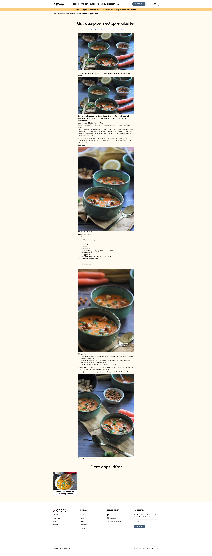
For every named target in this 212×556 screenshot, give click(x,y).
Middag (113, 29)
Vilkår (54, 521)
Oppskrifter (74, 4)
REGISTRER (139, 526)
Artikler (84, 4)
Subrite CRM (155, 548)
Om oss (55, 515)
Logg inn (153, 4)
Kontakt (55, 524)
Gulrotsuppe (71, 13)
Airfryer (107, 29)
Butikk (92, 4)
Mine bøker (101, 4)
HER (79, 261)
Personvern (56, 518)
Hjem (54, 13)
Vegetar (102, 29)
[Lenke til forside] (58, 4)
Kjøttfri (96, 29)
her (135, 10)
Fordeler (111, 4)
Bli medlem (139, 4)
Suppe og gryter (121, 29)
